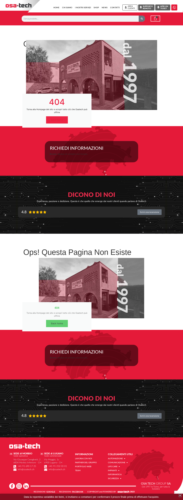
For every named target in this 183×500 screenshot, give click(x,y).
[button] (180, 496)
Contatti (115, 8)
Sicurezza (113, 478)
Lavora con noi (83, 459)
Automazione (115, 459)
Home (56, 8)
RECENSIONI (39, 492)
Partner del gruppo (86, 463)
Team (78, 471)
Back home (57, 120)
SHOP (96, 8)
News (105, 8)
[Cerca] (142, 19)
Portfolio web (83, 467)
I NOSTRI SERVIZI (83, 8)
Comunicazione (116, 463)
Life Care (112, 467)
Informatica (115, 474)
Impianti (112, 471)
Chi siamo (67, 8)
